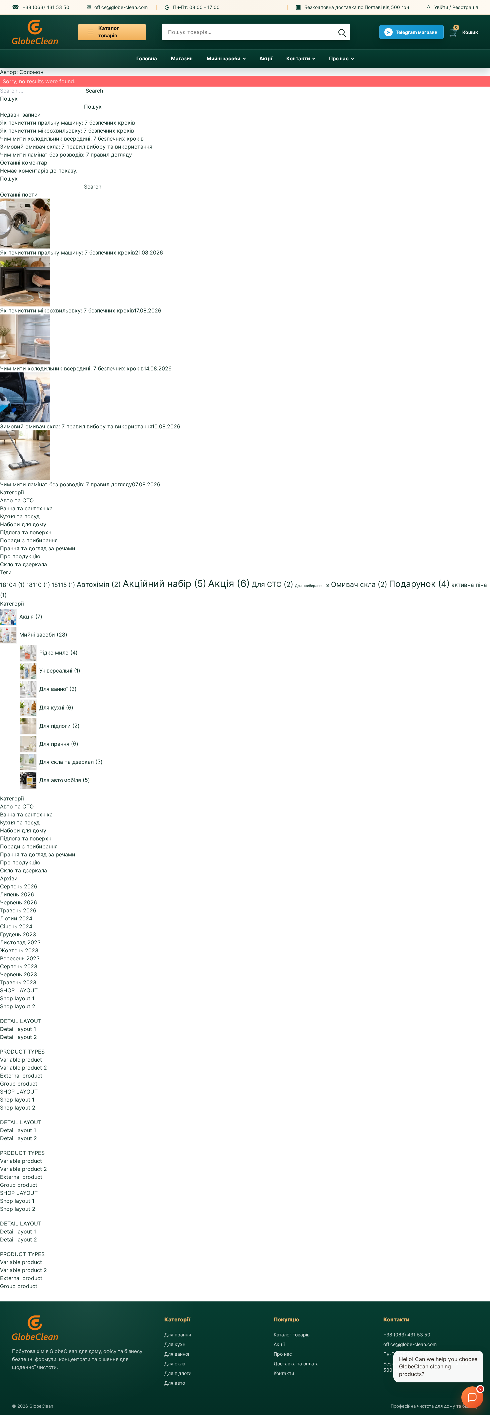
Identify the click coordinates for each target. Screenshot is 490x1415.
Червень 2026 (18, 902)
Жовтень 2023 (19, 950)
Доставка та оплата (296, 1363)
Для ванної (176, 1354)
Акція (229, 583)
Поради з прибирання (29, 540)
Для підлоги (177, 1373)
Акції (265, 58)
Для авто (174, 1383)
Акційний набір (164, 583)
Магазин (182, 58)
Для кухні (175, 1344)
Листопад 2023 (20, 942)
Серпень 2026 (18, 886)
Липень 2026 (17, 894)
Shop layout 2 (17, 1006)
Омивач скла (359, 584)
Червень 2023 (18, 974)
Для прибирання (312, 586)
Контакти (298, 58)
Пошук (9, 98)
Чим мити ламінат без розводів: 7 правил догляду (66, 154)
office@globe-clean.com (410, 1344)
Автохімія (99, 584)
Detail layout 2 (18, 1037)
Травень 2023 (18, 982)
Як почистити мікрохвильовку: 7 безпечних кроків (67, 130)
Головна (146, 58)
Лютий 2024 (16, 918)
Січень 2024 (16, 926)
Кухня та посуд (20, 516)
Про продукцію (20, 556)
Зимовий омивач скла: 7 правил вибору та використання (76, 146)
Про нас (339, 58)
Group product (18, 1083)
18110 (38, 584)
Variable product (21, 1059)
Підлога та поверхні (26, 532)
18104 (12, 584)
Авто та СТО (17, 500)
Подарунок (419, 584)
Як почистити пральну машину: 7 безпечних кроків (67, 122)
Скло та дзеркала (23, 564)
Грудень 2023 (18, 934)
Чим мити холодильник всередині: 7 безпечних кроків (72, 138)
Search (94, 90)
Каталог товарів (292, 1334)
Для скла (174, 1363)
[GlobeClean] (35, 32)
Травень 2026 (18, 910)
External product (21, 1075)
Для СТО (272, 584)
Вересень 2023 (20, 958)
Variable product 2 (23, 1067)
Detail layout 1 (18, 1029)
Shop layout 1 (17, 998)
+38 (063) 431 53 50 (406, 1334)
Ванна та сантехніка (26, 508)
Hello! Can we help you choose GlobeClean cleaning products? (438, 1366)
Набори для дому (23, 524)
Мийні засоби (223, 58)
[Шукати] (341, 32)
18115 (63, 584)
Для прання (177, 1334)
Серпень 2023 (18, 966)
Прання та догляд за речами (37, 548)
